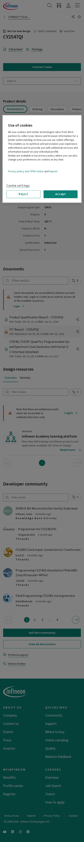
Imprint (53, 171)
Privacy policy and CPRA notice (26, 171)
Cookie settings (18, 185)
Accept (60, 194)
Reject (23, 194)
